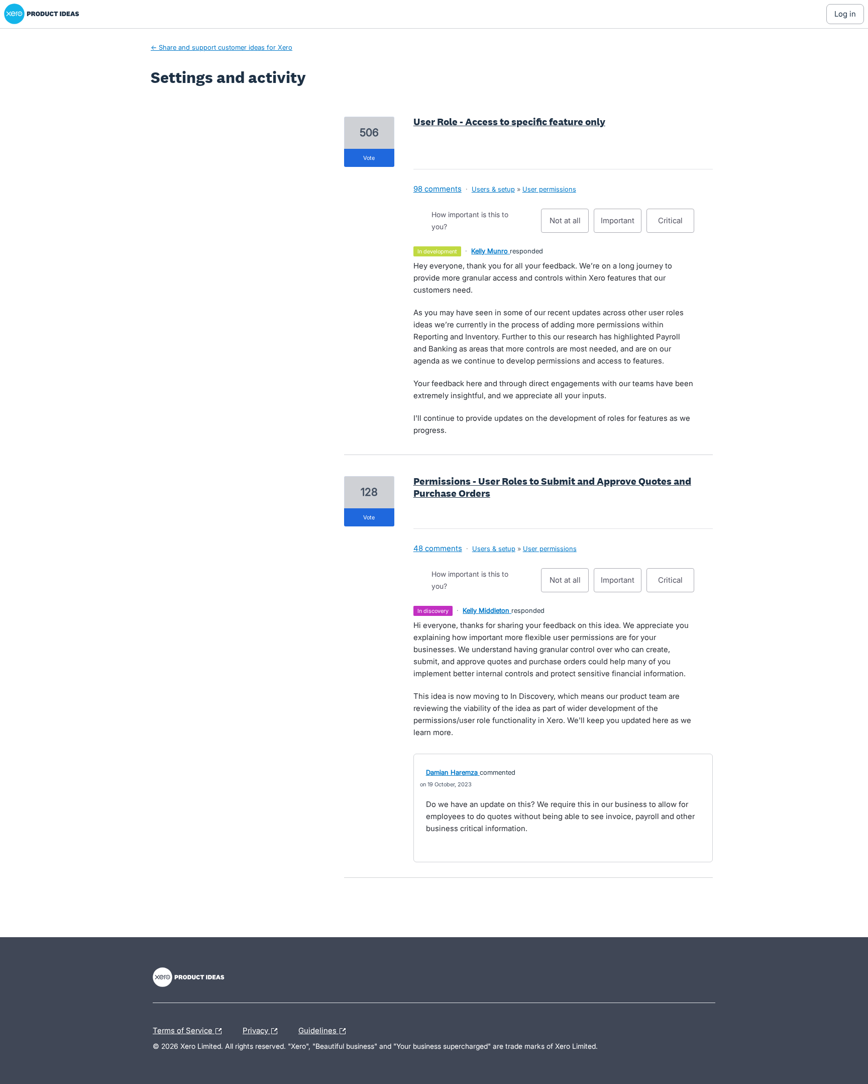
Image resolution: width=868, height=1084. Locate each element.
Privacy (256, 1029)
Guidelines (318, 1029)
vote (369, 157)
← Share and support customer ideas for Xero (221, 47)
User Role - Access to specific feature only (509, 121)
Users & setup (493, 189)
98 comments (437, 189)
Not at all (569, 224)
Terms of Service (183, 1029)
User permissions (549, 189)
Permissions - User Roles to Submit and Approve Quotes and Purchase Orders (552, 487)
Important (621, 224)
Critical (676, 224)
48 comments (437, 548)
